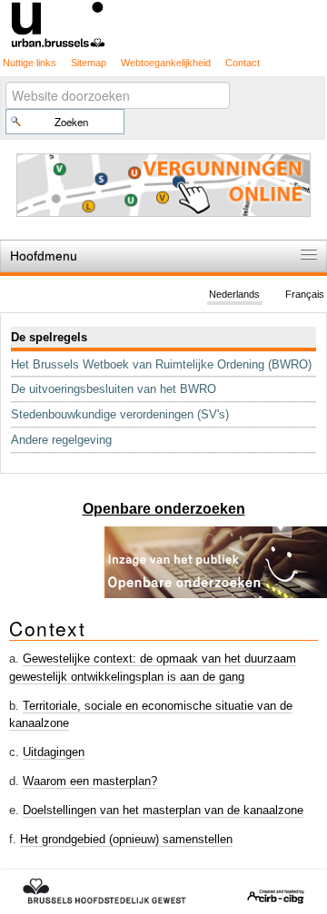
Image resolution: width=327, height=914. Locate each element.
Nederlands (234, 294)
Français (304, 294)
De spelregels (49, 337)
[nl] (163, 23)
